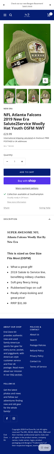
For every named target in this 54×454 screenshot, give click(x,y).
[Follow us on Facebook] (7, 418)
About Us (34, 334)
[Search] (10, 15)
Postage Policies (38, 345)
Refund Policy (37, 350)
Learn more (27, 6)
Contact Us (35, 361)
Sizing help (44, 207)
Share (6, 207)
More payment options (27, 188)
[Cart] (48, 15)
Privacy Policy (36, 356)
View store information (16, 202)
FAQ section (16, 374)
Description (10, 219)
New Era (8, 108)
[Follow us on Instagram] (13, 418)
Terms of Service (38, 366)
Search (33, 339)
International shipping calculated (18, 138)
